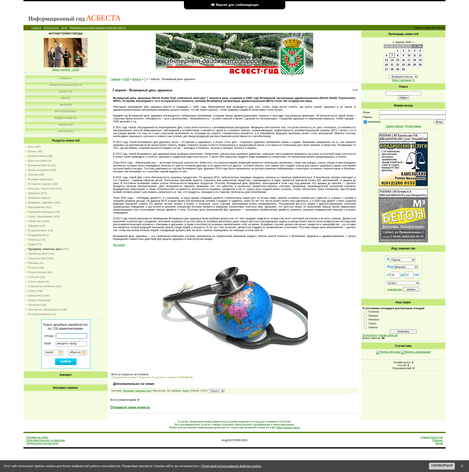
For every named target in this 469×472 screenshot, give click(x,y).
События (33, 276)
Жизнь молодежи (38, 169)
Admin (186, 390)
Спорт (31, 290)
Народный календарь (41, 211)
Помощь (437, 440)
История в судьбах (40, 183)
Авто (31, 146)
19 (420, 60)
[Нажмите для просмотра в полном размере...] (234, 368)
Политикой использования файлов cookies (231, 466)
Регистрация (51, 27)
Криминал (34, 193)
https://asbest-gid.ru (288, 427)
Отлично (373, 311)
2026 (126, 79)
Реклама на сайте (37, 437)
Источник (119, 244)
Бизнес (32, 151)
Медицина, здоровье (40, 202)
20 (386, 64)
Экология (33, 304)
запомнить (374, 121)
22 (397, 64)
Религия (33, 267)
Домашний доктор (39, 165)
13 (386, 60)
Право (32, 244)
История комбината (40, 314)
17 (408, 60)
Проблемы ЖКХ (37, 253)
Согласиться (441, 465)
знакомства (394, 289)
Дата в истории (37, 160)
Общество (34, 221)
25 (414, 64)
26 (420, 64)
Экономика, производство (44, 309)
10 (408, 55)
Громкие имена (37, 155)
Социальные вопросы (41, 286)
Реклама (33, 262)
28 (392, 69)
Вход (64, 27)
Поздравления (37, 235)
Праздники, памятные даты (45, 249)
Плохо (372, 323)
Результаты (369, 335)
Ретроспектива (37, 272)
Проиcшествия (37, 258)
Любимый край (37, 197)
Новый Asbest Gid (432, 437)
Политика (34, 239)
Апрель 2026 (403, 42)
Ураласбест (35, 295)
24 (408, 64)
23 (403, 64)
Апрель (136, 79)
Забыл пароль (394, 126)
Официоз (33, 225)
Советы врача (36, 281)
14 (392, 60)
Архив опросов (388, 335)
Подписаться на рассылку (42, 443)
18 (414, 60)
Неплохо (373, 319)
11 (414, 55)
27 (386, 69)
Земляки (33, 174)
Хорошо (373, 315)
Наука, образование (40, 216)
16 (403, 60)
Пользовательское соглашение (45, 440)
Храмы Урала (36, 300)
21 (392, 64)
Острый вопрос (37, 230)
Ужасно (373, 327)
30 (403, 69)
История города (37, 179)
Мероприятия (36, 207)
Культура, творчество (41, 188)
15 (397, 60)
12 (420, 55)
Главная (36, 27)
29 (397, 69)
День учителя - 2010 (65, 69)
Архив (439, 443)
